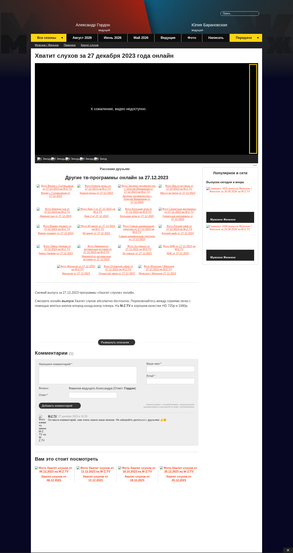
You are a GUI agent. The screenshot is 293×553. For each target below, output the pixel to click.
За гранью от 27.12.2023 (137, 253)
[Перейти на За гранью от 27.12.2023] (137, 248)
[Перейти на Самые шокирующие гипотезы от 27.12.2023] (137, 229)
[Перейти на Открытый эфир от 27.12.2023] (117, 268)
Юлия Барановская (209, 25)
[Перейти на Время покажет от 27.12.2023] (56, 228)
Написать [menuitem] (216, 38)
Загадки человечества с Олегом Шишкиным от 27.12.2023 (137, 199)
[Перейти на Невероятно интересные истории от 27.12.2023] (96, 249)
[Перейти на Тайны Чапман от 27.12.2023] (56, 248)
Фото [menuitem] (192, 38)
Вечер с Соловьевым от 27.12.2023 (55, 195)
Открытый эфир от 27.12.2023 (117, 273)
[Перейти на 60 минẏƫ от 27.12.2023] (96, 228)
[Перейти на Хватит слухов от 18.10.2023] (137, 470)
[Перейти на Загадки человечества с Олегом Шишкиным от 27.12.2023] (137, 188)
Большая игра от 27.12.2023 (137, 216)
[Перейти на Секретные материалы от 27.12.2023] (178, 210)
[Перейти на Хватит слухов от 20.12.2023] (179, 470)
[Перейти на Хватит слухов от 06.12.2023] (54, 470)
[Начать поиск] (257, 13)
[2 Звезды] (58, 159)
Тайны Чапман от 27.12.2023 (55, 253)
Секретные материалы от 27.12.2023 (177, 218)
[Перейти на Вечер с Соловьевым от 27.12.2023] (56, 187)
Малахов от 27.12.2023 (76, 273)
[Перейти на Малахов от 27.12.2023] (76, 268)
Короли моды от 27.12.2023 (96, 193)
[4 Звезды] (87, 159)
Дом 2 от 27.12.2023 (96, 216)
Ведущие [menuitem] (168, 38)
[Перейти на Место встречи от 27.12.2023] (178, 187)
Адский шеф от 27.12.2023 (178, 233)
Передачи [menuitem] (244, 38)
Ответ (42, 394)
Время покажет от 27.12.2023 (55, 233)
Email (149, 375)
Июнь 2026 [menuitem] (112, 38)
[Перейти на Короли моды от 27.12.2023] (96, 187)
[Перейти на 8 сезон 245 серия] (157, 268)
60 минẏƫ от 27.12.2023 (96, 233)
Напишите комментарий (55, 364)
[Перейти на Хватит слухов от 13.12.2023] (95, 470)
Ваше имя (153, 363)
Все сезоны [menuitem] (46, 38)
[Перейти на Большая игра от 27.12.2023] (137, 210)
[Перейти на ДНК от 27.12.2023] (178, 248)
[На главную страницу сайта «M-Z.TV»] (51, 15)
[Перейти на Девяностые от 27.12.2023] (56, 210)
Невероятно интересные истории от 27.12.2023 (96, 258)
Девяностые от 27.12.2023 (55, 216)
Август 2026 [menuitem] (82, 38)
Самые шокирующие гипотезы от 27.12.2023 (137, 238)
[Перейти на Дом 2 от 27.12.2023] (96, 210)
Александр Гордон (93, 25)
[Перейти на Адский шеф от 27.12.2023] (178, 228)
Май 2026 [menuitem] (141, 38)
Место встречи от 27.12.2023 (177, 193)
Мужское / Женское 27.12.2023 (157, 273)
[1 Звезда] (44, 159)
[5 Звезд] (100, 159)
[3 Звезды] (73, 159)
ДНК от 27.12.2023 (178, 253)
